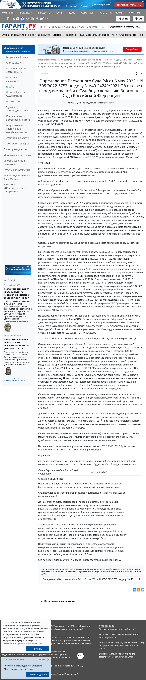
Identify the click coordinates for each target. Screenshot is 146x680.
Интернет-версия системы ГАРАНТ (16, 70)
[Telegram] (142, 589)
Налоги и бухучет (39, 34)
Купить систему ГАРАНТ (17, 169)
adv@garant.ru (106, 645)
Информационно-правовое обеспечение (17, 49)
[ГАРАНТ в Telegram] (27, 18)
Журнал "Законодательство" (17, 109)
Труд (81, 34)
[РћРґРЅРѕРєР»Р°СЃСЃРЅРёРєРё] (138, 589)
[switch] (42, 27)
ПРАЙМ (10, 86)
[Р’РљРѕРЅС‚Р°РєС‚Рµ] (134, 589)
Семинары (87, 12)
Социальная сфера (98, 34)
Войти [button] (125, 18)
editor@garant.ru (107, 637)
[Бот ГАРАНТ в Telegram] (32, 18)
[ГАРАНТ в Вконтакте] (13, 18)
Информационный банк (17, 155)
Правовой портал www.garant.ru (16, 94)
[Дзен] (17, 18)
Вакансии (26, 12)
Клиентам (133, 12)
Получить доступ (37, 674)
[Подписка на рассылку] (3, 18)
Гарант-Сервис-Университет (63, 674)
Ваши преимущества (15, 149)
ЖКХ (114, 34)
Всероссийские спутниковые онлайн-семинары (16, 129)
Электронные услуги (17, 137)
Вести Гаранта (14, 101)
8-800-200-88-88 (106, 626)
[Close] (48, 659)
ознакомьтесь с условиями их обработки (22, 643)
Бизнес (57, 34)
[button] (126, 27)
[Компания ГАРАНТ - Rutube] (42, 18)
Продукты (44, 12)
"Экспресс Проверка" (18, 143)
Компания (8, 12)
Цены (59, 12)
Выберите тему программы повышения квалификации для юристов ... (18, 379)
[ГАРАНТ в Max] (22, 19)
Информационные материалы (14, 162)
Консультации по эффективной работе (18, 118)
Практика (70, 34)
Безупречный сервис (18, 57)
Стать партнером (111, 12)
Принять (37, 648)
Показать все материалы (59, 601)
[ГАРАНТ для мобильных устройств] (8, 18)
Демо (72, 12)
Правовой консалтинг (12, 79)
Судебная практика (14, 34)
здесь (111, 102)
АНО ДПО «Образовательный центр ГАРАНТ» (15, 188)
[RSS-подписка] (46, 18)
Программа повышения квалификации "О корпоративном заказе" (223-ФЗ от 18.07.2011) (17, 344)
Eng (140, 18)
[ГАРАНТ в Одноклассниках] (37, 18)
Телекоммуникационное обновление (17, 177)
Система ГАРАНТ (15, 62)
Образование (127, 34)
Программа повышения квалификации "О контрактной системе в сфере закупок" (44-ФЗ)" (16, 293)
